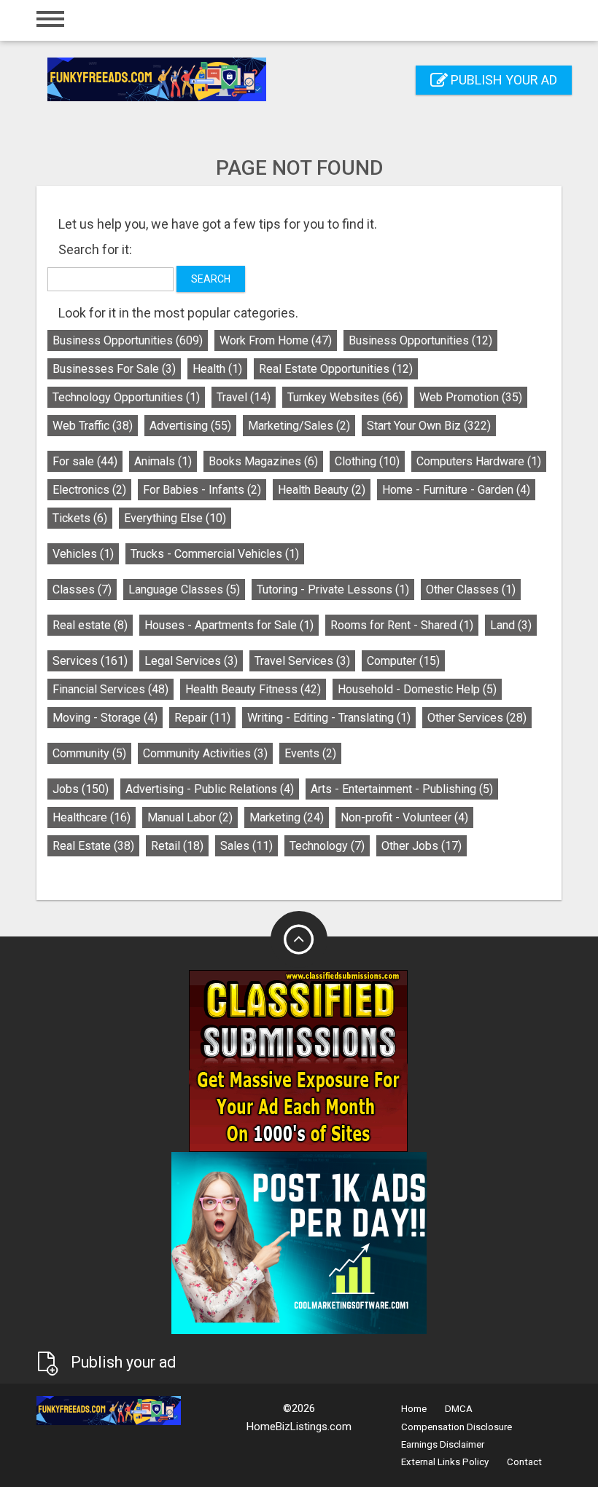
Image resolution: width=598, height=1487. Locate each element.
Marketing (286, 817)
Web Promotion (470, 397)
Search (210, 279)
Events (310, 753)
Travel (244, 397)
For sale (85, 461)
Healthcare (92, 817)
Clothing (367, 461)
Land (511, 625)
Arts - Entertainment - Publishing (402, 789)
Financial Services (110, 689)
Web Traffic (93, 426)
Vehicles (83, 554)
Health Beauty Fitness (253, 689)
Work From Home (276, 340)
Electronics (89, 490)
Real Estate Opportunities (336, 369)
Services (90, 661)
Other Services (477, 718)
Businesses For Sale (114, 369)
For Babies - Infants (202, 490)
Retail (177, 846)
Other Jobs (421, 846)
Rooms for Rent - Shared (401, 625)
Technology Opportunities (126, 397)
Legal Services (191, 661)
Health (217, 369)
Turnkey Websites (345, 397)
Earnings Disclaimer (442, 1444)
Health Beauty (321, 490)
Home (414, 1408)
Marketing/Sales (299, 426)
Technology (327, 846)
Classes (82, 589)
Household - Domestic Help (417, 689)
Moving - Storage (105, 718)
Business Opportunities (128, 340)
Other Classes (471, 589)
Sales (246, 846)
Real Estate (93, 846)
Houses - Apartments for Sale (229, 625)
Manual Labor (190, 817)
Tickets (80, 518)
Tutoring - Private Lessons (333, 589)
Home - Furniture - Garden (456, 490)
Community (89, 753)
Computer (403, 661)
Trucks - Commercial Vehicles (215, 554)
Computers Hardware (478, 461)
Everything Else (175, 518)
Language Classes (184, 589)
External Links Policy (445, 1461)
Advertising (190, 426)
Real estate (90, 625)
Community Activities (205, 753)
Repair (202, 718)
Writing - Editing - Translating (329, 718)
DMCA (459, 1408)
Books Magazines (263, 461)
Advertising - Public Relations (209, 789)
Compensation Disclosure (456, 1426)
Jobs (81, 789)
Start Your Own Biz (429, 426)
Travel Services (302, 661)
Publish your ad (502, 79)
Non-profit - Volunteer (404, 817)
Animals (163, 461)
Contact (524, 1461)
